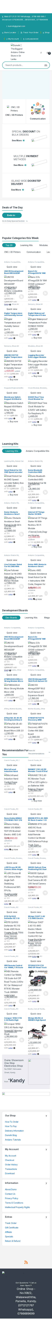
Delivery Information (14, 1130)
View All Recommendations (36, 752)
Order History (11, 1164)
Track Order (10, 1223)
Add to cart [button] (46, 331)
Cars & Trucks (9, 760)
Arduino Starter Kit (35, 461)
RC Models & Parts (35, 761)
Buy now (38, 337)
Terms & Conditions (14, 1203)
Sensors (7, 304)
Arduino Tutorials (13, 1139)
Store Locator (10, 32)
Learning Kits (26, 245)
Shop (47, 32)
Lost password (31, 39)
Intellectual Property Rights (17, 1207)
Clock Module (33, 388)
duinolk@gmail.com (16, 26)
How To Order (11, 1122)
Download (10, 1173)
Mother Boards (10, 670)
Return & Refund (12, 1241)
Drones (19, 858)
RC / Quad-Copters (11, 761)
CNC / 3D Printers (12, 252)
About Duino (10, 1189)
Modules (43, 245)
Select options (20, 296)
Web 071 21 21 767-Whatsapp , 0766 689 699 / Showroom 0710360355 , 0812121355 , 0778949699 (25, 18)
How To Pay (11, 1126)
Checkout (9, 1160)
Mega (47, 617)
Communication (34, 252)
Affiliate (8, 1232)
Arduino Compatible (12, 262)
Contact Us (10, 1194)
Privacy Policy (11, 1198)
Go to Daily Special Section (13, 221)
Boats (30, 1009)
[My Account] (42, 52)
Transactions (11, 1169)
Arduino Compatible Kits (37, 451)
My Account (13, 39)
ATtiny (6, 709)
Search (46, 65)
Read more (21, 335)
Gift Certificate (11, 1227)
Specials (9, 1236)
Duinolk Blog (11, 1135)
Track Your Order (31, 32)
